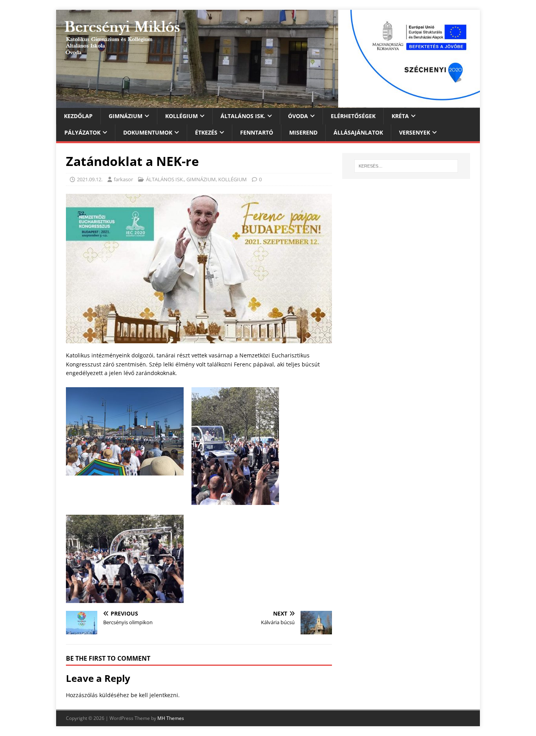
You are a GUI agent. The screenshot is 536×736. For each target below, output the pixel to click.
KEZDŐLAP (78, 116)
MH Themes (170, 718)
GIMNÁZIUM (125, 116)
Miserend (303, 132)
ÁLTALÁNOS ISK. (243, 116)
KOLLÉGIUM (181, 116)
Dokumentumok (147, 132)
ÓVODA (298, 116)
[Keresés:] (406, 166)
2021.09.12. (89, 179)
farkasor (123, 179)
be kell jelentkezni (154, 695)
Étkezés (206, 132)
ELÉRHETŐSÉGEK (353, 116)
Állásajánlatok (358, 132)
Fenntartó (256, 132)
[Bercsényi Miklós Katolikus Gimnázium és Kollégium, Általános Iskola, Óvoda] (268, 103)
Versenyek (414, 132)
